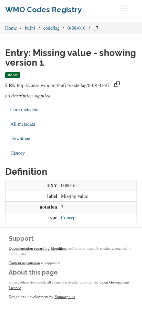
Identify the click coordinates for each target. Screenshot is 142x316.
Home (11, 28)
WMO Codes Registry (43, 9)
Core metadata (24, 109)
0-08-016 (76, 28)
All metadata (22, 124)
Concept (69, 217)
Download (20, 138)
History (17, 153)
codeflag (51, 28)
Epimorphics (64, 296)
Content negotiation (24, 262)
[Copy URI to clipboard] (117, 85)
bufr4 (30, 28)
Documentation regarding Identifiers (38, 248)
